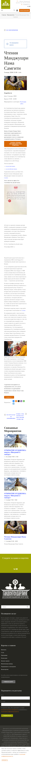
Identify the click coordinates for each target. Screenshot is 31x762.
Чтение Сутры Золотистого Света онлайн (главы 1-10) (20, 416)
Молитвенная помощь (7, 664)
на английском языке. (11, 169)
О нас (2, 652)
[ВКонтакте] (13, 401)
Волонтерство (4, 669)
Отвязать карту (8, 681)
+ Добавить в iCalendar (13, 36)
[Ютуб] (29, 6)
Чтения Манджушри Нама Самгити (15, 538)
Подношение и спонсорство (8, 666)
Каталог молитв (5, 661)
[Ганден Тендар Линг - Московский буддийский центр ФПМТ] (5, 4)
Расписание (4, 658)
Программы (4, 655)
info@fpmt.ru (26, 4)
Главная (4, 15)
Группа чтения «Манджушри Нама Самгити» (15, 144)
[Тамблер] (14, 569)
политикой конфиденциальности (10, 711)
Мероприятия (10, 15)
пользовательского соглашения (9, 709)
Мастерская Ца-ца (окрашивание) (11, 416)
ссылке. (6, 178)
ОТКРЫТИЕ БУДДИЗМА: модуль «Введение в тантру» (15, 452)
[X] (19, 401)
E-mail (3, 701)
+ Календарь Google (12, 33)
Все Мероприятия (12, 30)
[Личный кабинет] (17, 10)
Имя (2, 695)
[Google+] (28, 6)
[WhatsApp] (24, 401)
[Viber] (21, 401)
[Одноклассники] (16, 401)
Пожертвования (24, 10)
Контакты (3, 649)
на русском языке (10, 166)
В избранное (9, 397)
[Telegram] (13, 404)
